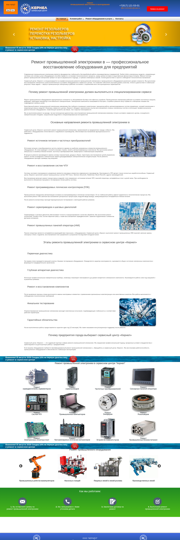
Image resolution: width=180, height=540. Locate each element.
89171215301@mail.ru (130, 8)
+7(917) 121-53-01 (129, 5)
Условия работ (76, 19)
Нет (12, 10)
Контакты (120, 19)
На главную (61, 19)
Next (159, 465)
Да (8, 10)
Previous (20, 465)
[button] (13, 33)
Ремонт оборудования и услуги (99, 19)
